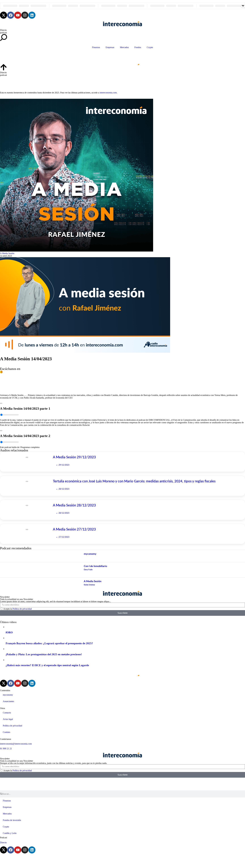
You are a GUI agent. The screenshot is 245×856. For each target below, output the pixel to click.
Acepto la (17, 609)
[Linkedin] (31, 15)
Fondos (137, 47)
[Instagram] (24, 15)
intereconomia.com (108, 92)
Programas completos (30, 447)
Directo (3, 30)
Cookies (6, 732)
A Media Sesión (7, 253)
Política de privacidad (22, 609)
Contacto (7, 712)
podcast (3, 32)
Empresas (110, 47)
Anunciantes (8, 701)
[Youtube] (17, 15)
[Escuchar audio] (1, 402)
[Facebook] (10, 15)
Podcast (3, 837)
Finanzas (96, 47)
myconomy (8, 695)
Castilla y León (9, 833)
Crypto (150, 47)
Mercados (124, 47)
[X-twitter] (3, 15)
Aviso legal (8, 719)
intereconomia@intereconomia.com (16, 744)
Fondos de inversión (12, 820)
